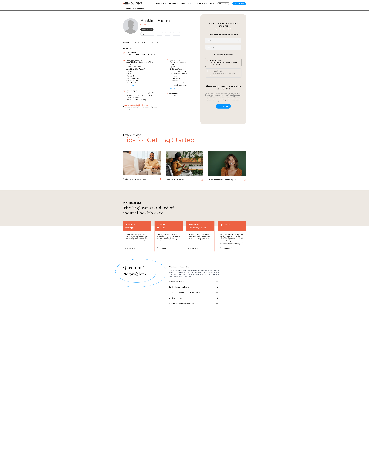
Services (172, 3)
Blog (212, 3)
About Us (185, 3)
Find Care (160, 3)
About (126, 43)
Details (154, 43)
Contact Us (223, 106)
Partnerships (199, 3)
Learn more (131, 248)
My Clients (140, 43)
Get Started (239, 3)
